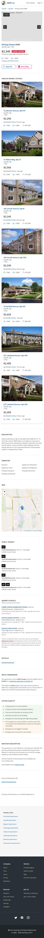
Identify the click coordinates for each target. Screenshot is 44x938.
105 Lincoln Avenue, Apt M (14, 209)
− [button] (4, 494)
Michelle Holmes (13, 61)
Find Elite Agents (29, 868)
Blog (25, 874)
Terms (5, 874)
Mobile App (7, 900)
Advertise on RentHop (31, 893)
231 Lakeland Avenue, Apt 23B (15, 355)
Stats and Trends (8, 897)
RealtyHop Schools (8, 641)
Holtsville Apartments (10, 836)
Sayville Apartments (8, 662)
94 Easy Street (8, 44)
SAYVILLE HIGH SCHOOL (9, 628)
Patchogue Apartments (10, 828)
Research (6, 893)
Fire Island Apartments (10, 816)
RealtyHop (6, 881)
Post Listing (30, 3)
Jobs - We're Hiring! (30, 897)
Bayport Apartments (9, 824)
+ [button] (4, 491)
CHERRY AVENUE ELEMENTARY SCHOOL (15, 607)
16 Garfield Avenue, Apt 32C (15, 306)
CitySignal (6, 907)
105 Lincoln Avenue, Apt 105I (15, 257)
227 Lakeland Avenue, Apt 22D (15, 404)
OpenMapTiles (28, 530)
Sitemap (6, 903)
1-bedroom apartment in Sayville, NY (21, 681)
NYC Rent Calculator (30, 878)
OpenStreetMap (38, 530)
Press (5, 871)
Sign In (39, 3)
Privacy (5, 878)
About (5, 868)
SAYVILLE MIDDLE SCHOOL (10, 618)
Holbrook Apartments (10, 832)
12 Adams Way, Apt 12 (12, 159)
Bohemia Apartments (10, 839)
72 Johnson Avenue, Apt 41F (14, 111)
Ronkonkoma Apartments (11, 843)
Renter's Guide (28, 871)
